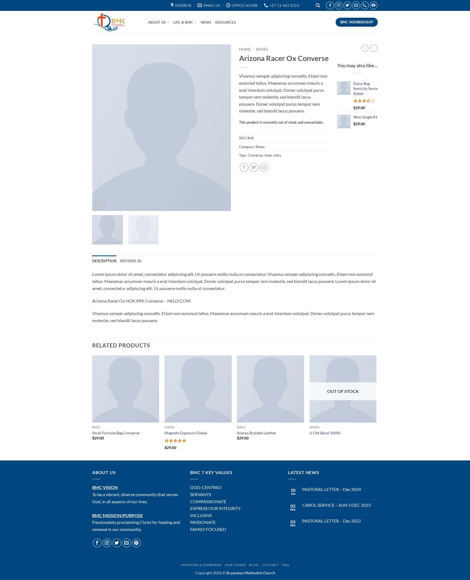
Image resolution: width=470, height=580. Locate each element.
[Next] (221, 127)
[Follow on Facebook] (330, 5)
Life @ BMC (183, 22)
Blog (254, 565)
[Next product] (365, 48)
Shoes (262, 49)
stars (277, 155)
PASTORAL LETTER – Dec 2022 (331, 520)
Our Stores (235, 565)
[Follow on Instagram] (339, 5)
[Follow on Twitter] (347, 5)
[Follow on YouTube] (374, 5)
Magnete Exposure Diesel (186, 433)
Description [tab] (104, 261)
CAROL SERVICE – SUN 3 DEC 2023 (336, 505)
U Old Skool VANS (325, 433)
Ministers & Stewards (201, 565)
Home (245, 49)
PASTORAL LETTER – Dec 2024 (331, 489)
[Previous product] (374, 48)
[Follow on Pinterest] (136, 542)
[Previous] (102, 127)
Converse (255, 155)
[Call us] (365, 5)
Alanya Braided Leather (256, 433)
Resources (225, 22)
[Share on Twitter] (253, 167)
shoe (268, 155)
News (206, 22)
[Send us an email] (356, 5)
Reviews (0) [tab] (131, 261)
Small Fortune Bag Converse (116, 433)
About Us (157, 22)
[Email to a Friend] (263, 167)
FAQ (285, 565)
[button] (99, 204)
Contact (270, 565)
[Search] (318, 5)
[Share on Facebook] (244, 167)
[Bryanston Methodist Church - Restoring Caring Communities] (116, 22)
